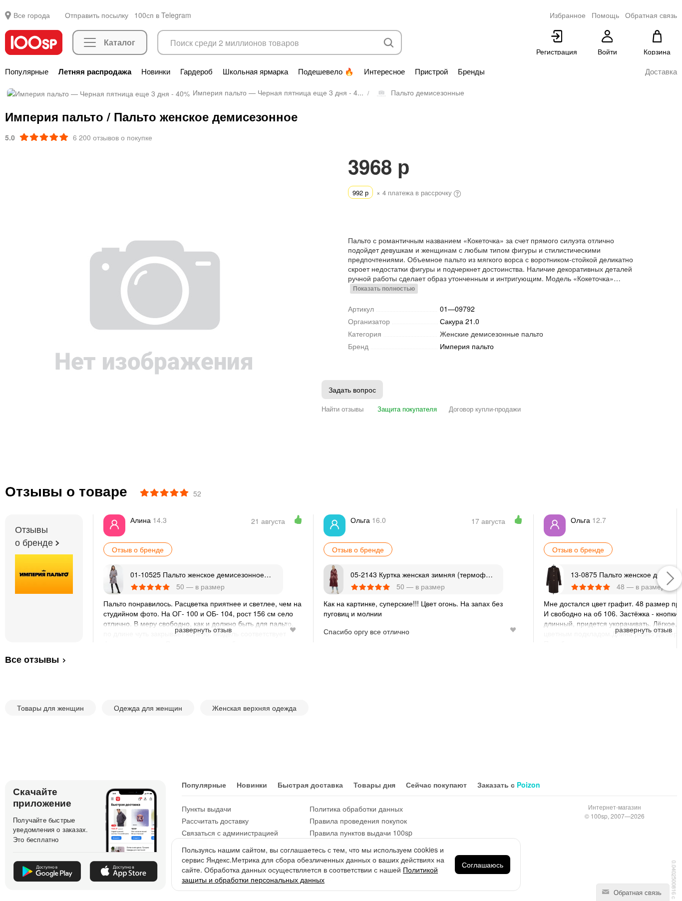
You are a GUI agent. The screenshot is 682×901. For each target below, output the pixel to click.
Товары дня (374, 785)
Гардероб (196, 71)
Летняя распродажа (94, 71)
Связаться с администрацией (230, 833)
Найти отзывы (342, 409)
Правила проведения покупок (358, 821)
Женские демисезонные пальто (491, 334)
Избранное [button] (568, 15)
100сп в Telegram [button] (162, 15)
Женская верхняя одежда (254, 708)
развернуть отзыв (203, 629)
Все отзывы (32, 659)
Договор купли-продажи (485, 409)
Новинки (155, 71)
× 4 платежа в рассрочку (403, 192)
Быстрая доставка (310, 785)
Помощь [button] (605, 15)
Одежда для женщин (148, 708)
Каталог (119, 42)
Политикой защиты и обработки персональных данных (310, 875)
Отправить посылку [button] (96, 15)
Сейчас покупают (436, 785)
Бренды (471, 71)
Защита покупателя (406, 409)
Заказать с (508, 785)
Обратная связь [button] (651, 15)
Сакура (459, 321)
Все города (31, 15)
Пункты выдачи (206, 809)
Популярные (26, 71)
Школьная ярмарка (255, 71)
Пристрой (431, 71)
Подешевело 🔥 (326, 71)
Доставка (661, 71)
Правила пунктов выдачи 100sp (361, 833)
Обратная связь (637, 892)
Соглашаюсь (482, 865)
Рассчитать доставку (215, 821)
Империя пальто (467, 346)
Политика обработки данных (356, 809)
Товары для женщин (50, 708)
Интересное (384, 71)
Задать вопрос (352, 390)
